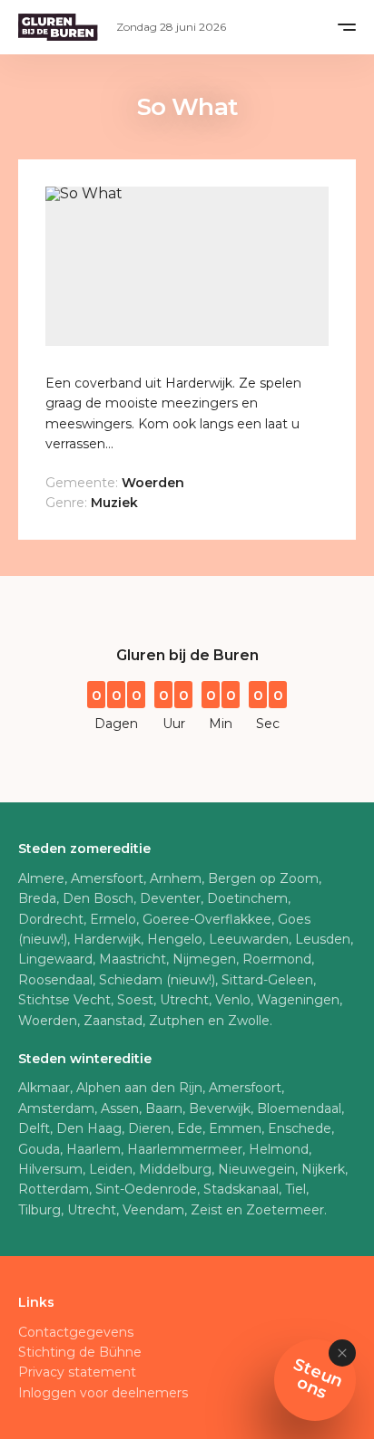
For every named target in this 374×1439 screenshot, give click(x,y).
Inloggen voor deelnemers (103, 1393)
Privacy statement (77, 1372)
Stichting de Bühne (80, 1352)
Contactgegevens (75, 1332)
